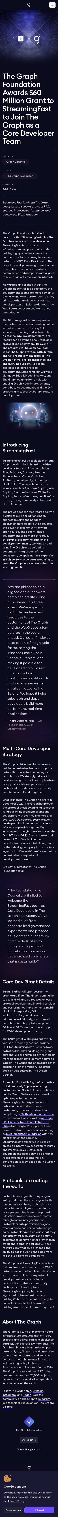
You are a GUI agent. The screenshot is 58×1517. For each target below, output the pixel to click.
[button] (4, 5)
